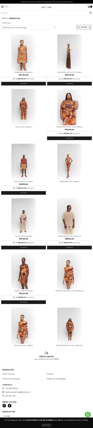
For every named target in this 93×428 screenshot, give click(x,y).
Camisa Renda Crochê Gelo (69, 236)
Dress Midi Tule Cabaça (69, 181)
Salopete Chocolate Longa (69, 72)
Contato (49, 374)
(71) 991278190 (11, 388)
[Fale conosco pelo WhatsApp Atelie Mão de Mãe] (88, 414)
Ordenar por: (6, 23)
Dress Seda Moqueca (24, 72)
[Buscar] (90, 13)
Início (5, 18)
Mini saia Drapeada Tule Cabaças (69, 291)
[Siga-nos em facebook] (9, 405)
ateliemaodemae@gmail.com (18, 392)
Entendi (46, 425)
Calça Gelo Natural (23, 236)
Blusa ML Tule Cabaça (23, 345)
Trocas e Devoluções (11, 379)
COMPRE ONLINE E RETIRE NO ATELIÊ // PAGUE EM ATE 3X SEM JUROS (46, 2)
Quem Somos (8, 374)
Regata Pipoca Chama (23, 181)
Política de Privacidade (56, 379)
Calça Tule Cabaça (24, 127)
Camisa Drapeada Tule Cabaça (69, 127)
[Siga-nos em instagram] (4, 405)
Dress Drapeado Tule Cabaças (69, 345)
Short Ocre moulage (23, 291)
